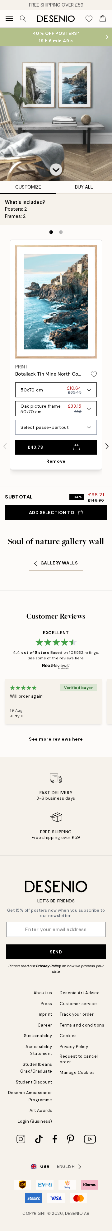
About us (43, 992)
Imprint (45, 1014)
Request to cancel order (79, 1059)
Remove (55, 461)
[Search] (23, 18)
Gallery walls (59, 563)
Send (56, 952)
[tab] (51, 232)
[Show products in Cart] (103, 18)
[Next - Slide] (107, 446)
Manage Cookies (77, 1072)
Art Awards (41, 1110)
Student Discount (34, 1082)
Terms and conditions (82, 1025)
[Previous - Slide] (5, 446)
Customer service (78, 1003)
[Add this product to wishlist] (94, 374)
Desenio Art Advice (80, 992)
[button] (56, 169)
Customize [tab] (28, 187)
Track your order (77, 1014)
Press (46, 1003)
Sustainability (38, 1035)
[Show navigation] (9, 18)
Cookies (68, 1035)
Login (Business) (35, 1121)
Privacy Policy (48, 965)
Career (45, 1025)
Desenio (74, 1213)
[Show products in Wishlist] (89, 18)
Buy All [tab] (84, 187)
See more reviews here (56, 739)
